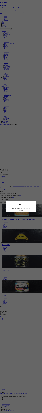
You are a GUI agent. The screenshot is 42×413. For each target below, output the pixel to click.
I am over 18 (21, 210)
